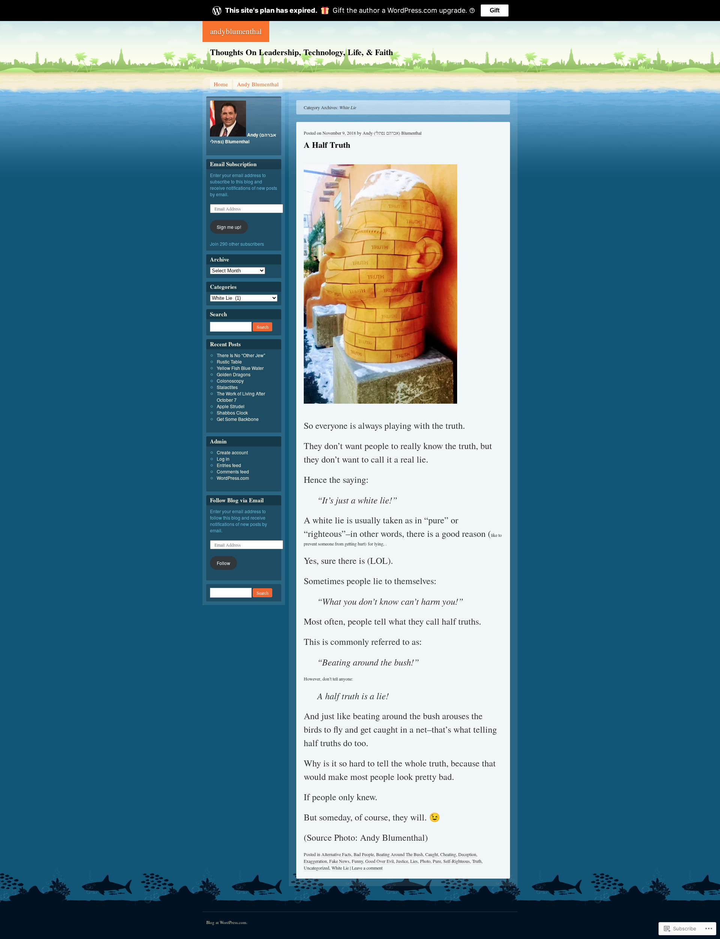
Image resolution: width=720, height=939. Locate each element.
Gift (495, 10)
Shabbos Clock (232, 412)
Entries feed (229, 465)
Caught (431, 854)
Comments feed (233, 471)
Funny (357, 861)
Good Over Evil (379, 861)
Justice (402, 861)
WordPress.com (233, 478)
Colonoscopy (230, 380)
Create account (232, 452)
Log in (223, 458)
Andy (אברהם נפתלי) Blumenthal (392, 133)
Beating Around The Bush (399, 854)
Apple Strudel (230, 406)
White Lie (340, 868)
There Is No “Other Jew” (241, 355)
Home (221, 84)
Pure (437, 861)
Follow (223, 563)
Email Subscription (233, 164)
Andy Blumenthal (258, 84)
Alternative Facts (336, 854)
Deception (467, 854)
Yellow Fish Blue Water (240, 368)
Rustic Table (229, 361)
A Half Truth (327, 144)
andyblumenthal (236, 31)
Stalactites (227, 387)
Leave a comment (367, 868)
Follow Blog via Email (237, 500)
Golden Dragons (233, 374)
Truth (477, 861)
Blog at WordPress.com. (227, 922)
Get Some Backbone (238, 419)
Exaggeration (315, 861)
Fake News (339, 861)
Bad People (364, 854)
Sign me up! (229, 227)
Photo (425, 861)
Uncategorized (316, 868)
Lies (414, 861)
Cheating (448, 854)
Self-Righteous (456, 861)
